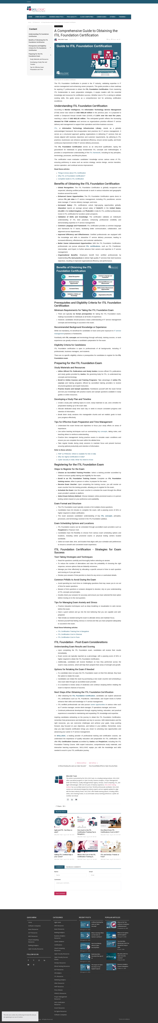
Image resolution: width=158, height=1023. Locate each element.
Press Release (58, 990)
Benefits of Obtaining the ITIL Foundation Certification (38, 41)
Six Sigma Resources (60, 1011)
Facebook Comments (73, 867)
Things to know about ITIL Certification (72, 173)
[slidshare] (33, 964)
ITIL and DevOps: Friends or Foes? (110, 856)
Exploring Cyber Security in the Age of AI (97, 956)
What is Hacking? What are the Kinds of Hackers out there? (97, 935)
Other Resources (59, 983)
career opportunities (97, 704)
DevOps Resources (60, 963)
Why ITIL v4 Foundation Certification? (71, 176)
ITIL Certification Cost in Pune (69, 637)
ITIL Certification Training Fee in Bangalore (73, 631)
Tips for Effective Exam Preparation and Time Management (37, 69)
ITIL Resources (36, 22)
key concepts (102, 431)
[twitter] (33, 960)
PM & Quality (71, 17)
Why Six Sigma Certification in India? (71, 457)
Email (91, 871)
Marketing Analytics (60, 980)
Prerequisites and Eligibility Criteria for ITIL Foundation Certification (40, 48)
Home (30, 17)
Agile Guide (57, 922)
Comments (59, 867)
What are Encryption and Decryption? (122, 934)
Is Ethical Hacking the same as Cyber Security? (72, 766)
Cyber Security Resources (35, 949)
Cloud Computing (86, 17)
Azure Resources (33, 929)
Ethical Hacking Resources (62, 966)
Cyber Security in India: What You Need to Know (75, 460)
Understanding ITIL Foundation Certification (39, 35)
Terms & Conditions (124, 1019)
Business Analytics (56, 17)
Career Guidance (59, 941)
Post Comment (60, 893)
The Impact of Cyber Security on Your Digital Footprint (97, 966)
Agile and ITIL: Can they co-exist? (63, 831)
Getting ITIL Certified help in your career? (63, 856)
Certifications (58, 945)
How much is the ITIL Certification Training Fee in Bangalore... (86, 832)
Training (122, 17)
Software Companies (34, 926)
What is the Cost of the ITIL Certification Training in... (86, 856)
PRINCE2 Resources (60, 993)
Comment (57, 879)
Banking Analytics (33, 945)
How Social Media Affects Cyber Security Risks (103, 766)
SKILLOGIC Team (63, 39)
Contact (29, 1)
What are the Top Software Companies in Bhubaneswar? (123, 925)
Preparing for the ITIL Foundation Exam (40, 55)
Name (56, 871)
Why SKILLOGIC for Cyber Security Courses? (122, 957)
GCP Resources (32, 933)
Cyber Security (40, 17)
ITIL (55, 128)
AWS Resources (33, 936)
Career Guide (101, 17)
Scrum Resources (59, 1008)
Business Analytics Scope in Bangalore (122, 966)
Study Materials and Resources (39, 59)
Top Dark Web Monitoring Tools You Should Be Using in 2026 (123, 945)
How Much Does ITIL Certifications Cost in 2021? (110, 831)
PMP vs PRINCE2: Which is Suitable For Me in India (77, 454)
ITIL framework (95, 153)
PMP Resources (59, 986)
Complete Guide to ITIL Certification (71, 179)
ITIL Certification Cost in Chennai (70, 634)
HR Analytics (58, 973)
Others (112, 17)
